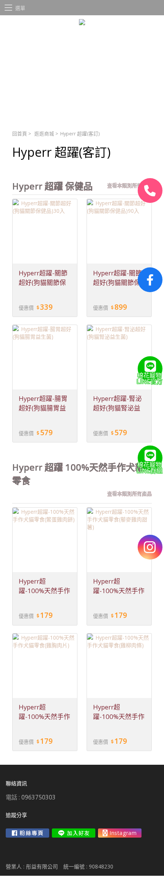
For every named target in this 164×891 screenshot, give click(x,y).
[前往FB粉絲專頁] (27, 833)
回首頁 (19, 133)
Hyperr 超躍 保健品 (52, 186)
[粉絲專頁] (150, 279)
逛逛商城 (44, 133)
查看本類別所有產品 (129, 185)
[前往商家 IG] (119, 833)
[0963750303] (150, 190)
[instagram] (150, 547)
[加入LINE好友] (73, 833)
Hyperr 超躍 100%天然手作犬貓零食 (78, 474)
